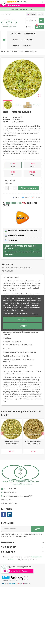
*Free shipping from (14, 203)
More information (10, 313)
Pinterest (37, 197)
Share (17, 197)
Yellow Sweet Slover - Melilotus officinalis (11, 443)
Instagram (9, 514)
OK (38, 529)
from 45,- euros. (28, 9)
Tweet (27, 197)
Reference (6, 119)
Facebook (3, 514)
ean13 (5, 122)
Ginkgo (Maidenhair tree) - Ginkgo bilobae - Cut (33, 443)
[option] (12, 436)
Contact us (6, 14)
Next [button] (42, 433)
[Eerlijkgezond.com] (9, 23)
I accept (22, 326)
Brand (5, 117)
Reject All (22, 319)
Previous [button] (2, 433)
